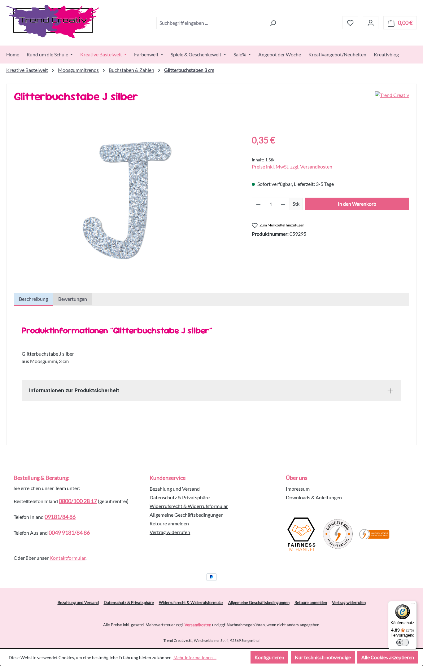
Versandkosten (198, 624)
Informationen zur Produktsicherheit (74, 390)
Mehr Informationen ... (194, 657)
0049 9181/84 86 (69, 532)
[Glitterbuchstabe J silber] (126, 200)
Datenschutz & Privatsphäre (180, 497)
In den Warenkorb (357, 204)
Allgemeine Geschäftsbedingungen (187, 515)
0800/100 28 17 (78, 500)
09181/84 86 (60, 516)
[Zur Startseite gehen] (52, 21)
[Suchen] (273, 23)
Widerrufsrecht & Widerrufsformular (189, 506)
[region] (127, 200)
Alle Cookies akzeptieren (387, 657)
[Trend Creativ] (392, 98)
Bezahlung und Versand (175, 489)
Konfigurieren (269, 657)
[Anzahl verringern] (258, 204)
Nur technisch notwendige (323, 657)
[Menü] (413, 604)
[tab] (33, 299)
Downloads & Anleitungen (314, 497)
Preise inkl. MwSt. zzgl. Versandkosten (292, 166)
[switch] (402, 642)
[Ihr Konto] (370, 22)
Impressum (298, 489)
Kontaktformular (67, 558)
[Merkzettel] (350, 22)
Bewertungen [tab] (72, 299)
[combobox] (211, 23)
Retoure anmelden (169, 523)
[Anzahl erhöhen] (283, 204)
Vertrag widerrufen (170, 532)
